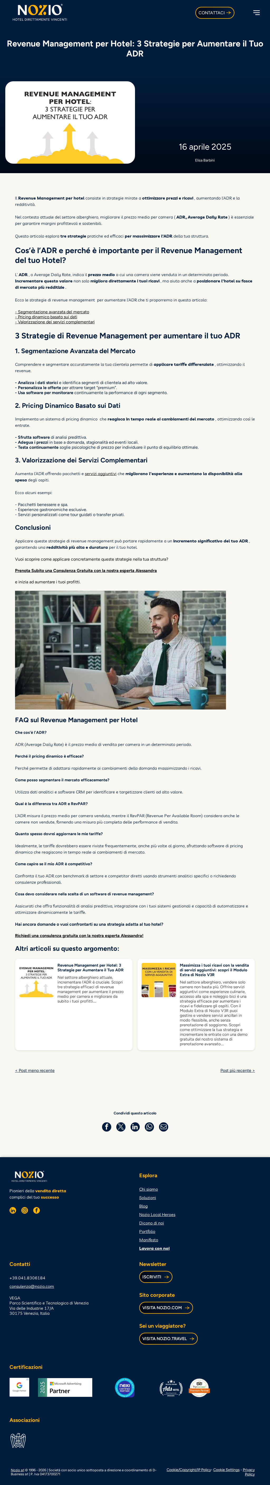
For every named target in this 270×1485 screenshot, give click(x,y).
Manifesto (148, 1239)
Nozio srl (17, 1470)
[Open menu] (257, 13)
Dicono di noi (151, 1223)
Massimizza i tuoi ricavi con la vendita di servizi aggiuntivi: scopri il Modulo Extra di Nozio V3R (214, 970)
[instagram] (24, 1211)
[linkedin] (12, 1211)
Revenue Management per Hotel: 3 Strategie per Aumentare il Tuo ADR (90, 967)
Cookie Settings (226, 1470)
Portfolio (147, 1231)
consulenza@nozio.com (31, 1286)
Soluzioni (147, 1197)
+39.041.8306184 (27, 1277)
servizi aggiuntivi (101, 473)
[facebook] (36, 1211)
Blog (143, 1206)
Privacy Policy (249, 1472)
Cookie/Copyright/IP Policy (189, 1470)
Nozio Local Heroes (157, 1214)
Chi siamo (148, 1189)
